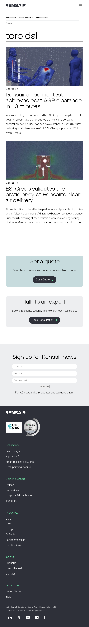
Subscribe (44, 386)
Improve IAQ (13, 456)
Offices (10, 485)
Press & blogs (42, 17)
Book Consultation (43, 320)
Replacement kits (15, 540)
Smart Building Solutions (20, 462)
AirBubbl (10, 534)
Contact (10, 573)
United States (13, 591)
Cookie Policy (33, 607)
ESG (54, 607)
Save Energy (13, 451)
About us (11, 563)
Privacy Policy (45, 607)
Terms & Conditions (18, 607)
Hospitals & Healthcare (19, 495)
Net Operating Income (18, 467)
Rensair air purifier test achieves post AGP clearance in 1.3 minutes (44, 101)
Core (8, 524)
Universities (12, 490)
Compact (11, 529)
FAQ (7, 607)
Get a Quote (43, 279)
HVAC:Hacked (14, 568)
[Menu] (80, 5)
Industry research (26, 17)
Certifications (13, 545)
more (18, 133)
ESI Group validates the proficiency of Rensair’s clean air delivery (44, 195)
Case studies (11, 17)
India (8, 597)
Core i (9, 518)
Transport (11, 501)
